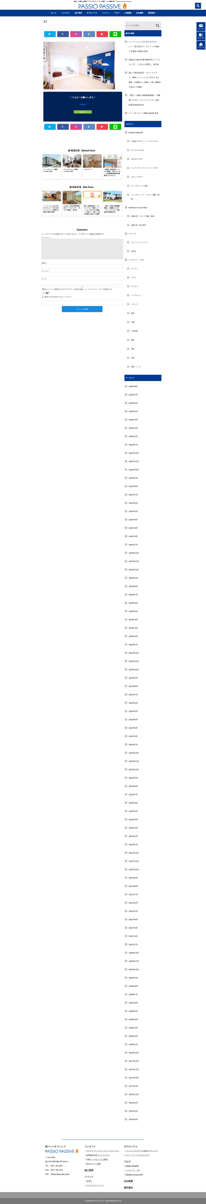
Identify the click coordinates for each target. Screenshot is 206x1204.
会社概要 (139, 13)
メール (45, 271)
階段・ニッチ (136, 367)
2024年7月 (133, 594)
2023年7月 (133, 694)
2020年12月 (134, 953)
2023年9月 (133, 678)
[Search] (157, 25)
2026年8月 (133, 386)
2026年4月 (133, 420)
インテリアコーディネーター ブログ (144, 168)
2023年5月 (133, 711)
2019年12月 (134, 1053)
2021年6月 (133, 903)
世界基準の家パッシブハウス (98, 1155)
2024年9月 (133, 578)
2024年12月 (134, 553)
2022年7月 (133, 794)
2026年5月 (133, 411)
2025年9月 (133, 478)
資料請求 (151, 13)
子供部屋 (134, 331)
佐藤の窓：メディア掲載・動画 (142, 216)
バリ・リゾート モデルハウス (137, 1155)
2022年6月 (133, 803)
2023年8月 (133, 686)
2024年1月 (133, 644)
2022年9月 (133, 778)
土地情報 (127, 13)
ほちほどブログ (137, 159)
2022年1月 (133, 844)
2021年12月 (134, 853)
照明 (132, 349)
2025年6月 (133, 503)
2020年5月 (133, 1011)
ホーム (53, 13)
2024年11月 (134, 561)
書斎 (132, 340)
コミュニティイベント (139, 242)
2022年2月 (133, 836)
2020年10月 (134, 969)
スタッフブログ (137, 177)
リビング (134, 304)
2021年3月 (133, 928)
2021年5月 (133, 911)
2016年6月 (133, 1103)
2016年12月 (134, 1094)
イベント (132, 234)
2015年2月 (133, 1111)
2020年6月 (133, 1003)
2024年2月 (133, 636)
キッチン (134, 269)
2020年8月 (133, 986)
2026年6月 (133, 403)
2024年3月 (133, 628)
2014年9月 (133, 1119)
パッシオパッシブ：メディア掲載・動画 (145, 197)
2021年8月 (133, 886)
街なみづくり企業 (93, 1164)
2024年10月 (134, 569)
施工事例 (78, 13)
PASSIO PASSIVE (136, 132)
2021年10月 (134, 869)
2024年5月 (133, 611)
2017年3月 (133, 1086)
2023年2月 (133, 736)
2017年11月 (134, 1069)
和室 (132, 313)
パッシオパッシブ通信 (139, 186)
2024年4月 (133, 619)
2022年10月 (134, 769)
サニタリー (135, 286)
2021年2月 (133, 936)
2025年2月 (133, 536)
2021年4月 (133, 919)
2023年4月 (133, 719)
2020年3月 (133, 1028)
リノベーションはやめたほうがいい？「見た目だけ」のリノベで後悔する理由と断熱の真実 (144, 46)
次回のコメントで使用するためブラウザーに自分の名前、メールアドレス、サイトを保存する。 (77, 289)
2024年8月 (133, 586)
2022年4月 (133, 819)
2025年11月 (134, 461)
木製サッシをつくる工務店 (97, 1159)
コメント (46, 238)
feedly (83, 112)
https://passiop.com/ (60, 1174)
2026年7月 (133, 395)
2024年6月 (133, 603)
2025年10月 (134, 469)
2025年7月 (133, 494)
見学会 (133, 251)
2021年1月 (133, 944)
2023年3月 (133, 728)
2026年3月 (133, 428)
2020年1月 (133, 1044)
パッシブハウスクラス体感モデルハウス (142, 1151)
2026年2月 (133, 436)
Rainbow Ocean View (138, 207)
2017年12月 (134, 1061)
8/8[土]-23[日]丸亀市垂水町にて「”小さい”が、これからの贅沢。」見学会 (144, 61)
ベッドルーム (136, 295)
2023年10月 (134, 669)
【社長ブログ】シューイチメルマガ (144, 141)
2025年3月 (133, 528)
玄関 (132, 358)
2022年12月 (134, 753)
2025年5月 (133, 511)
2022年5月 (133, 811)
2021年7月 (133, 894)
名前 (44, 263)
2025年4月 (133, 519)
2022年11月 (134, 761)
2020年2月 (133, 1036)
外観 (132, 322)
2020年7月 (133, 994)
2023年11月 (134, 661)
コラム (133, 277)
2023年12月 (134, 653)
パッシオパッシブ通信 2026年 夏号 (143, 113)
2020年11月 (134, 961)
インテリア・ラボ (136, 260)
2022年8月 (133, 786)
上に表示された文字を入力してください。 (57, 297)
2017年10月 (134, 1078)
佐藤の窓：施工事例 (138, 225)
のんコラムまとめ (137, 150)
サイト (44, 279)
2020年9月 (133, 978)
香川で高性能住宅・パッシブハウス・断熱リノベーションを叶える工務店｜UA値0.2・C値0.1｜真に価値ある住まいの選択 (145, 80)
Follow (83, 104)
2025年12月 (134, 453)
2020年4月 (133, 1019)
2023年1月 (133, 744)
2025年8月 (133, 486)
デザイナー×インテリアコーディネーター (102, 1151)
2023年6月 (133, 703)
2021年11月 (134, 861)
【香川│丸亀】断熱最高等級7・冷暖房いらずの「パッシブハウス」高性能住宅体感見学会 (144, 100)
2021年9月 (133, 878)
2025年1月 (133, 544)
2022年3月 (133, 828)
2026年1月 (133, 444)
